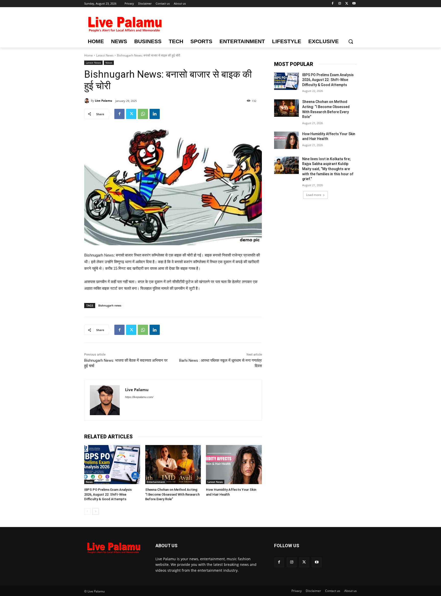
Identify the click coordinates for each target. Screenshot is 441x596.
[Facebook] (333, 4)
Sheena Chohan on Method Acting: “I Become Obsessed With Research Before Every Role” (172, 494)
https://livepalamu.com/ (139, 397)
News (108, 62)
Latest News (105, 55)
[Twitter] (347, 4)
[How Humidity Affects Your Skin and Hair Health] (234, 464)
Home (88, 55)
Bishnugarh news (109, 305)
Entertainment (156, 482)
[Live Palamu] (87, 100)
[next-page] (95, 511)
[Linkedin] (155, 114)
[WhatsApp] (143, 114)
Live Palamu (103, 100)
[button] (351, 41)
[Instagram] (340, 4)
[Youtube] (354, 4)
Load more (313, 195)
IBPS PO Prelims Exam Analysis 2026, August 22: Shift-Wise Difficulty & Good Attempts (108, 494)
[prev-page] (87, 511)
